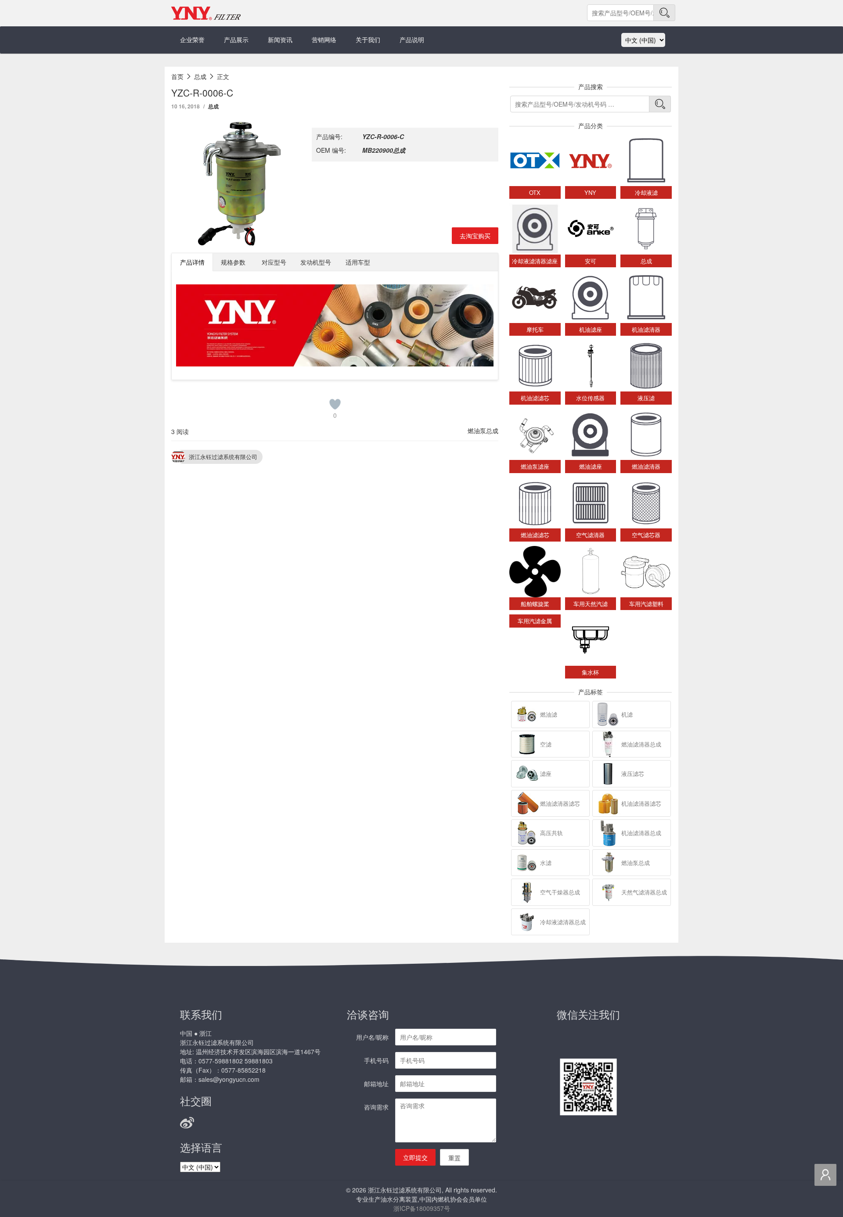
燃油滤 (548, 714)
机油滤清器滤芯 (641, 803)
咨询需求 (376, 1106)
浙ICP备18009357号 (421, 1208)
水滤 (545, 862)
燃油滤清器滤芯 (560, 803)
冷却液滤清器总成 (563, 922)
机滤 (627, 714)
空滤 (545, 744)
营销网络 (324, 39)
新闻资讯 (280, 39)
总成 (213, 106)
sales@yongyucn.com (228, 1079)
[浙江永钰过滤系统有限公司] (206, 13)
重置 (454, 1157)
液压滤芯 (632, 773)
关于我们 (368, 39)
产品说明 (412, 39)
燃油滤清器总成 (641, 744)
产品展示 (236, 39)
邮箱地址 (376, 1083)
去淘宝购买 (475, 235)
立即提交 (415, 1157)
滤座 (545, 773)
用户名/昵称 (372, 1037)
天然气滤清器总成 (644, 892)
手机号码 (376, 1060)
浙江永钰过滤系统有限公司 (223, 456)
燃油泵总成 (483, 430)
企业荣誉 (192, 39)
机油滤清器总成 (641, 833)
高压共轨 (551, 833)
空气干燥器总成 (560, 892)
